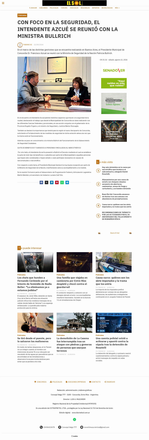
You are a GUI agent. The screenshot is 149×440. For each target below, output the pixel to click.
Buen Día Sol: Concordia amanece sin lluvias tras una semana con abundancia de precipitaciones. (115, 196)
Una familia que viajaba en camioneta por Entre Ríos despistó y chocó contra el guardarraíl (72, 282)
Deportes (95, 8)
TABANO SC (27, 45)
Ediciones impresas (77, 382)
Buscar (34, 8)
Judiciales (74, 8)
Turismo (64, 8)
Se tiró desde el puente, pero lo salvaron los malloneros (34, 340)
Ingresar (110, 382)
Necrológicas (107, 8)
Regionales (85, 8)
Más (116, 8)
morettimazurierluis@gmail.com (96, 427)
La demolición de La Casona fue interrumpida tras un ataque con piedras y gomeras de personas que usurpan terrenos (74, 344)
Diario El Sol (114, 233)
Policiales (54, 8)
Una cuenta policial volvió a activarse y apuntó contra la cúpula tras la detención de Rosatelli (112, 343)
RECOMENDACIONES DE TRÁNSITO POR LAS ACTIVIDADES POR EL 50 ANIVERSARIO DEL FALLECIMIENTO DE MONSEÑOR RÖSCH (116, 215)
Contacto (96, 382)
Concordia (43, 8)
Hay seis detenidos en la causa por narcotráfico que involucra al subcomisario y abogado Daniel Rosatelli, (116, 170)
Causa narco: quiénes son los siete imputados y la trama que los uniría (112, 281)
